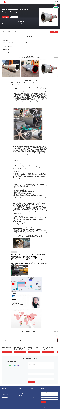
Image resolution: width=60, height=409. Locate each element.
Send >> (44, 401)
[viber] (18, 365)
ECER (47, 407)
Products (6, 5)
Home (3, 5)
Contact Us (20, 395)
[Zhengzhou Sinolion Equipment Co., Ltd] (4, 1)
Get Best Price (5, 17)
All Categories (32, 397)
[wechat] (13, 365)
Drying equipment (10, 5)
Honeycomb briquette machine (32, 395)
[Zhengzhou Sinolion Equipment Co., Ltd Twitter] (5, 397)
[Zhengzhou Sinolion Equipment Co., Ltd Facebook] (3, 397)
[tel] (20, 365)
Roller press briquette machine (32, 390)
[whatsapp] (10, 365)
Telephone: (30, 376)
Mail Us (14, 17)
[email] (7, 365)
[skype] (15, 365)
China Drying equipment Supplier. (16, 407)
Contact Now (31, 381)
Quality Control (21, 393)
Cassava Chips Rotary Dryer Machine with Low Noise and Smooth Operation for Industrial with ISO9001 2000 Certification (22, 349)
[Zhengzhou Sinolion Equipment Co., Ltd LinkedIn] (7, 397)
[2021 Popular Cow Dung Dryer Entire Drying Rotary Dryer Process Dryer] (9, 340)
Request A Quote (54, 31)
